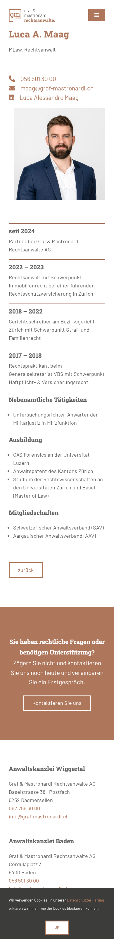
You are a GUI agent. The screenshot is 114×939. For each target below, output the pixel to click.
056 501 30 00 (38, 78)
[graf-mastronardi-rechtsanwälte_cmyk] (32, 11)
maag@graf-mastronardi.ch (57, 88)
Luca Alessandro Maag (49, 97)
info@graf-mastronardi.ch (39, 816)
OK (57, 927)
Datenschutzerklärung (85, 900)
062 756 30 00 (24, 808)
